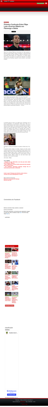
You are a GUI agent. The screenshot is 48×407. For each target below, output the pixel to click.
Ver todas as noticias (9, 305)
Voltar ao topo (24, 404)
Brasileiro (7, 329)
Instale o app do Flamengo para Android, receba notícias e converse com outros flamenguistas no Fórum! (15, 174)
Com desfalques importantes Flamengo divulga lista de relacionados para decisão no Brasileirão (17, 167)
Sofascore (16, 397)
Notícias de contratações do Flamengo (11, 178)
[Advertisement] (24, 12)
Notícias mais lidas (7, 180)
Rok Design (22, 401)
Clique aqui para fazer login (41, 3)
